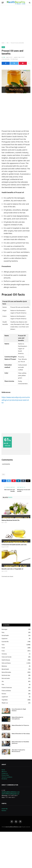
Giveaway (4, 654)
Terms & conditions (7, 777)
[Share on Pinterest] (23, 63)
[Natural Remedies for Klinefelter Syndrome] (6, 743)
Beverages (4, 629)
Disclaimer (4, 779)
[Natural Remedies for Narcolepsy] (6, 735)
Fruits (3, 650)
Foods (3, 647)
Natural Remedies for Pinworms (20, 725)
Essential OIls (5, 641)
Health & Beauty (6, 660)
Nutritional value (6, 675)
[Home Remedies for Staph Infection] (6, 711)
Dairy (3, 632)
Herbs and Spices (6, 663)
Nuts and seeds (6, 678)
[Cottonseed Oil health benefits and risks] (16, 534)
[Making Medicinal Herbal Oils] (16, 509)
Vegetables (5, 699)
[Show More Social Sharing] (28, 63)
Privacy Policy (5, 775)
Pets (3, 684)
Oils (3, 47)
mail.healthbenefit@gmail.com (10, 794)
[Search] (29, 2)
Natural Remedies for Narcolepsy (21, 733)
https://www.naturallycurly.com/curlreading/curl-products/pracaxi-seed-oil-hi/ (16, 400)
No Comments (6, 59)
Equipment (4, 638)
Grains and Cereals (6, 657)
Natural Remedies (6, 672)
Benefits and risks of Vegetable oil (12, 569)
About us (4, 771)
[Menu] (3, 2)
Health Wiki (5, 808)
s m (4, 57)
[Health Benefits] (16, 2)
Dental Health (5, 635)
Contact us (5, 773)
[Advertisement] (16, 24)
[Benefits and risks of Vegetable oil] (16, 558)
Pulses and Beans (6, 690)
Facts (3, 644)
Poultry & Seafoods (7, 687)
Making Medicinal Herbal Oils (11, 520)
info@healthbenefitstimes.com (11, 792)
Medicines (4, 666)
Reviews (4, 693)
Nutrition (4, 810)
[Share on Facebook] (6, 63)
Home (3, 770)
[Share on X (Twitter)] (14, 63)
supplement (5, 696)
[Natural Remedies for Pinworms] (6, 727)
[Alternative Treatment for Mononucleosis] (6, 751)
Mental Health (5, 669)
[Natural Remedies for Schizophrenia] (6, 719)
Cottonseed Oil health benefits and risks (14, 544)
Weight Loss (5, 703)
